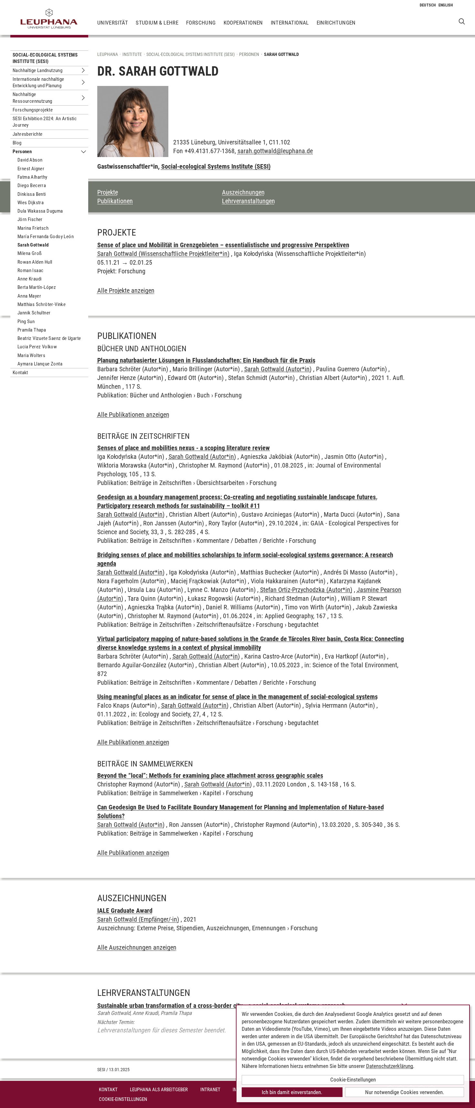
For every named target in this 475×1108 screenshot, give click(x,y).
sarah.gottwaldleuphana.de (275, 151)
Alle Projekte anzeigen (125, 290)
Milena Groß (29, 253)
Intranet (210, 1089)
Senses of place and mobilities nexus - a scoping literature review (183, 448)
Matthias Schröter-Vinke (41, 304)
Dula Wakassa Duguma (40, 211)
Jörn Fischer (30, 219)
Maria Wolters (31, 355)
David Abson (29, 160)
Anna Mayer (29, 296)
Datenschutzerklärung (389, 1066)
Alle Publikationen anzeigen (133, 414)
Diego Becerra (31, 185)
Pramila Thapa (31, 330)
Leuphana (107, 54)
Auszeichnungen (243, 192)
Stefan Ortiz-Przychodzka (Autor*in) (306, 590)
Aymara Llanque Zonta (39, 364)
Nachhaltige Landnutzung (37, 70)
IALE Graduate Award (125, 910)
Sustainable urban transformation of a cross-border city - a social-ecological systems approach (221, 1005)
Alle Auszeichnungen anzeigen (136, 947)
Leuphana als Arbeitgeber (159, 1089)
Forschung (201, 22)
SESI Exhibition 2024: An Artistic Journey (45, 122)
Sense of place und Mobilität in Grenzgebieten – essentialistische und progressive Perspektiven (223, 245)
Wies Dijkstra (30, 203)
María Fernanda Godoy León (45, 236)
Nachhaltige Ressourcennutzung (32, 97)
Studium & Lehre (157, 22)
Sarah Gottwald (33, 245)
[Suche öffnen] (462, 21)
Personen (22, 151)
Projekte (107, 192)
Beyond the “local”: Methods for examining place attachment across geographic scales (210, 775)
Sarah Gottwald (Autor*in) (277, 369)
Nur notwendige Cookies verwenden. (404, 1092)
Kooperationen (243, 22)
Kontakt (20, 372)
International (290, 22)
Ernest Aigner (30, 169)
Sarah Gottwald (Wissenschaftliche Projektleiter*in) (163, 254)
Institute (132, 54)
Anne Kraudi (29, 279)
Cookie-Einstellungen (123, 1099)
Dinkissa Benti (31, 194)
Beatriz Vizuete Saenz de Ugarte (49, 338)
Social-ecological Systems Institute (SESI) (45, 58)
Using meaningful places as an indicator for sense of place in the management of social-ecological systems (237, 697)
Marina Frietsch (32, 228)
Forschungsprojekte (33, 110)
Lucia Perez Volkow (37, 347)
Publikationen (115, 201)
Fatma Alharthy (32, 177)
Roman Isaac (30, 270)
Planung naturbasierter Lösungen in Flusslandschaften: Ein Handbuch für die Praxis (206, 360)
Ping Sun (26, 321)
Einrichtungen (336, 22)
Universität (112, 22)
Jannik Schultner (33, 313)
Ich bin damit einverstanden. (292, 1092)
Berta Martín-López (36, 287)
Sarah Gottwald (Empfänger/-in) (138, 919)
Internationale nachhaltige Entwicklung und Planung (38, 82)
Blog (17, 143)
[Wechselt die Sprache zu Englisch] (445, 5)
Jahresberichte (28, 134)
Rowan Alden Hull (34, 262)
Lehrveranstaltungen (248, 201)
